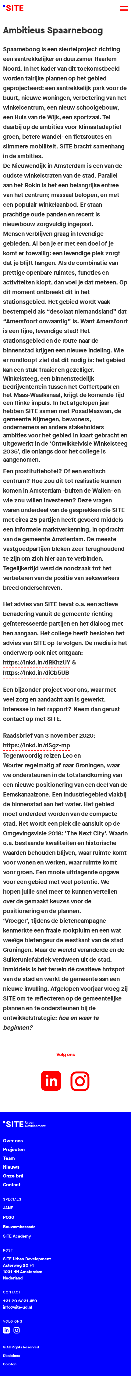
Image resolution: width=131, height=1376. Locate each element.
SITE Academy (17, 1236)
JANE (8, 1208)
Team (9, 1158)
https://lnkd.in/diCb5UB (36, 673)
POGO (8, 1217)
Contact (11, 1184)
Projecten (14, 1149)
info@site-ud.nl (17, 1307)
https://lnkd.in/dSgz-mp (36, 745)
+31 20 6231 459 (20, 1301)
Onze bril (13, 1176)
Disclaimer (11, 1355)
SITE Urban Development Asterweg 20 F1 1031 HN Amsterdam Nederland (27, 1268)
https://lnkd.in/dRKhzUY (36, 662)
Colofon (9, 1364)
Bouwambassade (19, 1227)
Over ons (13, 1140)
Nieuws (11, 1167)
